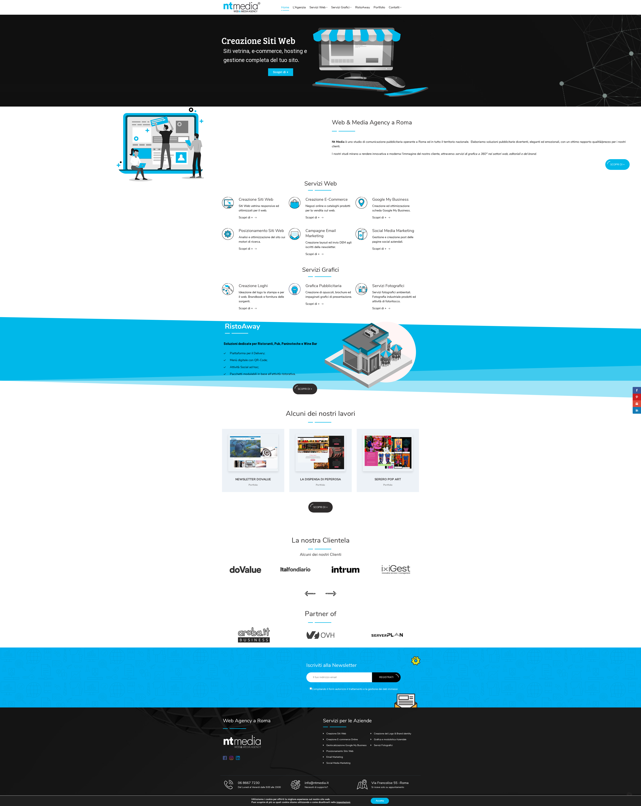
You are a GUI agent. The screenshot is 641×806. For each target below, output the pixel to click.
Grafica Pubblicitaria (323, 285)
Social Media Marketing (393, 230)
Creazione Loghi (253, 285)
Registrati (386, 677)
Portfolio (379, 7)
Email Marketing (334, 757)
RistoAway (362, 7)
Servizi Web (317, 7)
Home (285, 7)
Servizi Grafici (340, 7)
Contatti (394, 7)
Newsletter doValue (253, 479)
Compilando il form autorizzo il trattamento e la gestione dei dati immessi (355, 689)
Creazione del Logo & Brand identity (392, 733)
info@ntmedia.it (317, 783)
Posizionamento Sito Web (339, 751)
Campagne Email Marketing (320, 233)
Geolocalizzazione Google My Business (346, 745)
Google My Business (390, 199)
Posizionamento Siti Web (261, 230)
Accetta (380, 800)
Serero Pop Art (388, 479)
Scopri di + (280, 72)
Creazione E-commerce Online (342, 739)
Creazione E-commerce (326, 199)
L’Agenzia (299, 7)
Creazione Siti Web (256, 199)
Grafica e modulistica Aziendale (390, 739)
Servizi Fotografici (388, 285)
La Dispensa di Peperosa (320, 479)
